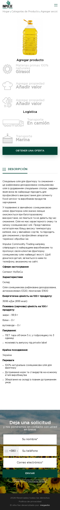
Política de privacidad (30, 502)
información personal (37, 481)
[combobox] (11, 451)
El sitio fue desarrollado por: (30, 505)
